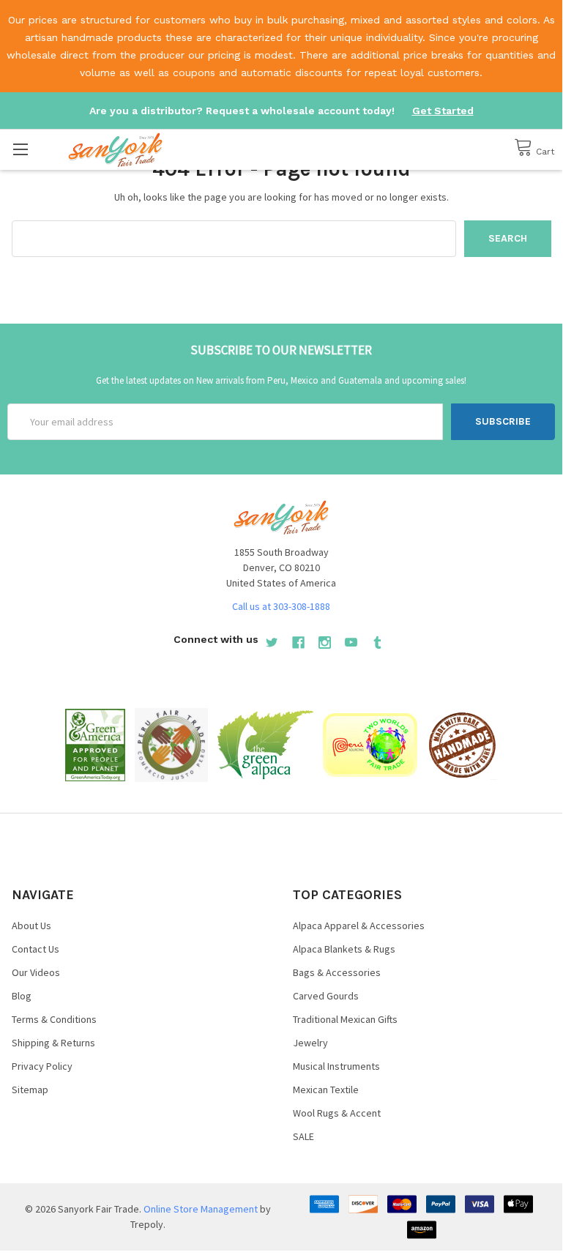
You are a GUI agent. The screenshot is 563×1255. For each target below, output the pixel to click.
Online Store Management (200, 1208)
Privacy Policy (42, 1066)
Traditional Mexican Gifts (345, 1019)
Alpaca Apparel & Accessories (359, 925)
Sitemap (30, 1089)
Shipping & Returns (53, 1042)
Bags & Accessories (337, 972)
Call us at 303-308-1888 (281, 606)
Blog (21, 995)
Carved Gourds (326, 995)
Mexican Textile (326, 1089)
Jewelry (310, 1042)
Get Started (443, 110)
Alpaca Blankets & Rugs (344, 949)
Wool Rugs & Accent (337, 1113)
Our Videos (36, 972)
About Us (31, 925)
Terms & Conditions (54, 1019)
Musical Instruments (336, 1066)
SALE (303, 1136)
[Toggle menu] (20, 149)
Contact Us (35, 949)
